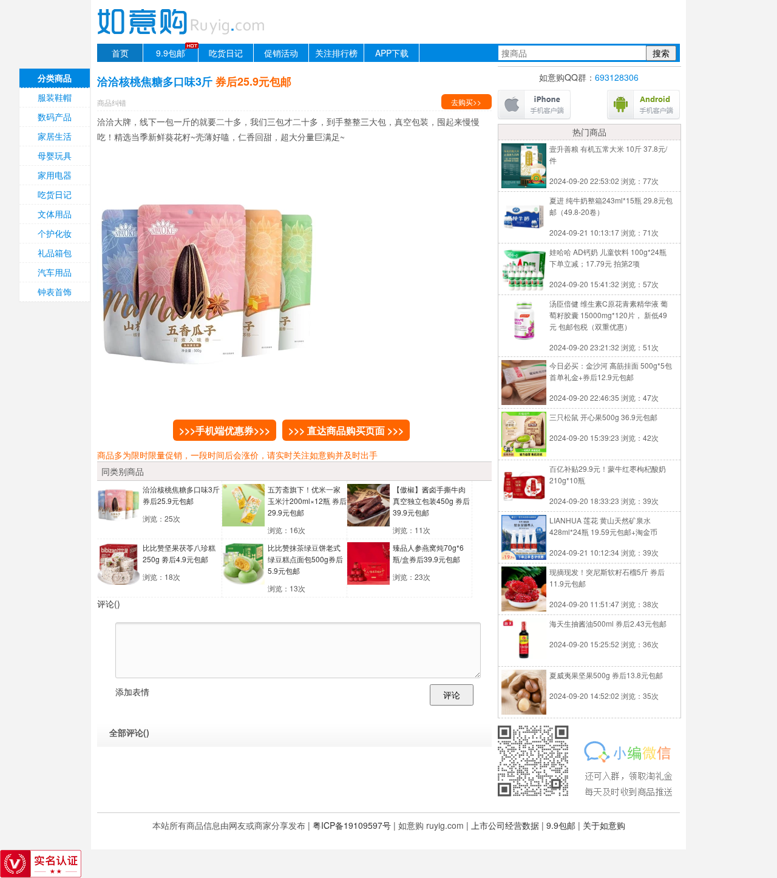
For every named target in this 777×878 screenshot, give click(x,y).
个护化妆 (55, 233)
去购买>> (466, 102)
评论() (108, 603)
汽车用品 (55, 272)
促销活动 (281, 53)
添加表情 (132, 692)
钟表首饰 (55, 291)
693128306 (617, 77)
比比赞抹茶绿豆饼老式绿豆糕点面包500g (305, 559)
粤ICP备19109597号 (352, 825)
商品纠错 (111, 102)
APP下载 (392, 53)
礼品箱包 (55, 253)
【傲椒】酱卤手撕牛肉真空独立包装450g (431, 500)
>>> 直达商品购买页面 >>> (346, 430)
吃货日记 (226, 53)
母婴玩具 (55, 155)
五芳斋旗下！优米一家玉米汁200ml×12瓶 (307, 500)
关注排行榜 (336, 53)
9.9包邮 (170, 53)
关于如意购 (604, 825)
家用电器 (55, 175)
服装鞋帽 (55, 97)
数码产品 (55, 117)
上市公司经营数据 (505, 825)
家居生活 (55, 136)
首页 (120, 53)
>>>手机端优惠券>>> (224, 430)
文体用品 (55, 214)
